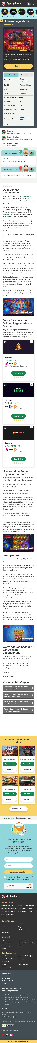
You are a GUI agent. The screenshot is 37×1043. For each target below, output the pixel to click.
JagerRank (4, 940)
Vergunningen (22, 946)
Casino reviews (6, 943)
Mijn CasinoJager (6, 967)
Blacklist (3, 948)
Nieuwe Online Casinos (25, 908)
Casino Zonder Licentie (25, 911)
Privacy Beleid (8, 981)
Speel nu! (8, 764)
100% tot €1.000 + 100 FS (13, 446)
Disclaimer (7, 978)
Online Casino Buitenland (26, 905)
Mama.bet (8, 357)
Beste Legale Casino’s (8, 911)
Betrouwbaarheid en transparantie (7, 960)
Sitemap (6, 983)
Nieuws (20, 959)
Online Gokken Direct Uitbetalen (7, 915)
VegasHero (21, 927)
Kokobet (3, 927)
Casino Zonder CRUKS (8, 905)
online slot (25, 196)
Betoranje (8, 443)
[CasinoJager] (13, 3)
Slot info (11, 75)
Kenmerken (26, 75)
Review (8, 770)
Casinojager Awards (24, 940)
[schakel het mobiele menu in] (33, 4)
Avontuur (23, 93)
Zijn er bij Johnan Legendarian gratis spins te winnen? (17, 703)
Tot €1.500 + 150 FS (12, 360)
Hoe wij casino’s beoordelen (26, 943)
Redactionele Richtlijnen (25, 956)
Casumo (9, 214)
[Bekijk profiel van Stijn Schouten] (3, 132)
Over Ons (4, 956)
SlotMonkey (22, 924)
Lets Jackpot (5, 932)
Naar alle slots (17, 809)
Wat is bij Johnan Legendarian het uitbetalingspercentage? (16, 695)
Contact (3, 964)
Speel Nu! (18, 66)
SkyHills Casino (23, 930)
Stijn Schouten (14, 133)
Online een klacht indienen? (9, 1030)
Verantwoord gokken (7, 946)
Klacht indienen (23, 964)
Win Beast (8, 400)
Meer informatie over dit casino (16, 366)
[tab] (18, 688)
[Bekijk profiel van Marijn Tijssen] (3, 138)
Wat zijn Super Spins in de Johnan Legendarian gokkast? (16, 710)
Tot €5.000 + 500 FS (12, 403)
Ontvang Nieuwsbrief (18, 872)
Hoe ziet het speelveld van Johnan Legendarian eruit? (16, 688)
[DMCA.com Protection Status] (8, 1025)
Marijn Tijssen (14, 139)
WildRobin (4, 924)
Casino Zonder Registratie (9, 908)
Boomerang (4, 930)
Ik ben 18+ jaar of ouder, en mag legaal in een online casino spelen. (19, 878)
